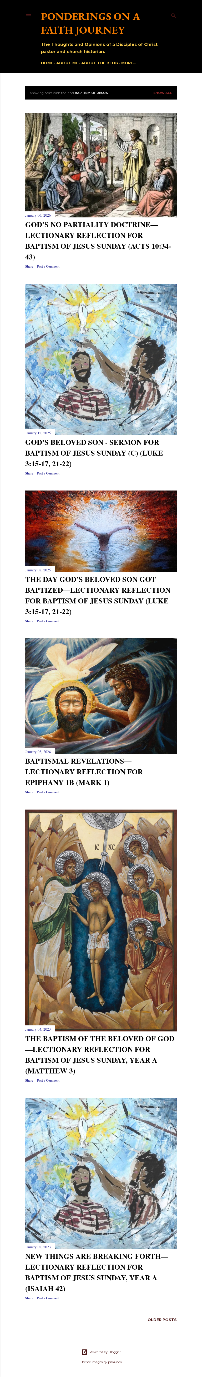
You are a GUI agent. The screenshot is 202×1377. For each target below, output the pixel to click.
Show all (162, 93)
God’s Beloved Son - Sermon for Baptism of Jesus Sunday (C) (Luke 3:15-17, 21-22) (94, 453)
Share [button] (29, 266)
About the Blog (99, 63)
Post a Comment (48, 266)
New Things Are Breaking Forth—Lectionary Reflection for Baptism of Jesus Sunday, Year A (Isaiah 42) (96, 1272)
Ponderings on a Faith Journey (90, 23)
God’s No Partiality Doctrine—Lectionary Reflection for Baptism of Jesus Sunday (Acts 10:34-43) (98, 240)
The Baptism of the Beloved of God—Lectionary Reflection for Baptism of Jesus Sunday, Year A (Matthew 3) (99, 1054)
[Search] (173, 14)
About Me (67, 63)
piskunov (115, 1362)
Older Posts (162, 1319)
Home (47, 63)
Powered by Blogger (105, 1352)
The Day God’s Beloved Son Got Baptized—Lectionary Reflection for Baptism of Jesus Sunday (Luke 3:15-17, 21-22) (97, 595)
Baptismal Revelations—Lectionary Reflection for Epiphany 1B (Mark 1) (84, 771)
